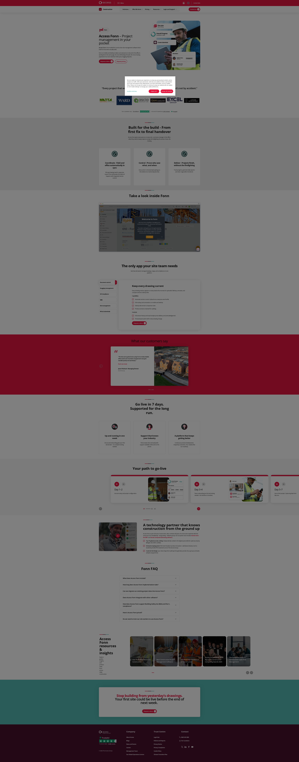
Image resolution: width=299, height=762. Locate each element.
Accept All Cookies (166, 91)
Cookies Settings (132, 91)
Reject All (154, 91)
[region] (150, 86)
